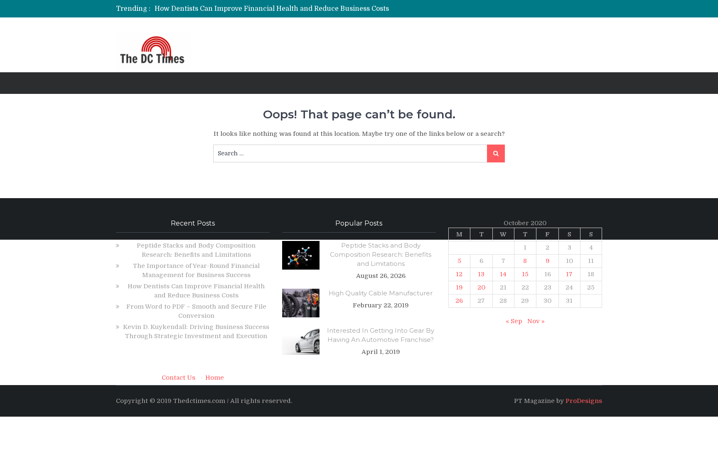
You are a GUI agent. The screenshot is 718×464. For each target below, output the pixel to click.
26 (459, 300)
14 (503, 274)
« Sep (514, 321)
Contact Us (178, 377)
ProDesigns (584, 401)
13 (481, 274)
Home (214, 377)
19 (459, 287)
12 (459, 274)
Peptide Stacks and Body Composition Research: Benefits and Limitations (380, 254)
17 (569, 274)
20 (481, 287)
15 (525, 274)
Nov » (536, 321)
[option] (281, 8)
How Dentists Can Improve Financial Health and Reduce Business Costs (272, 8)
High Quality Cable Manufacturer (381, 293)
